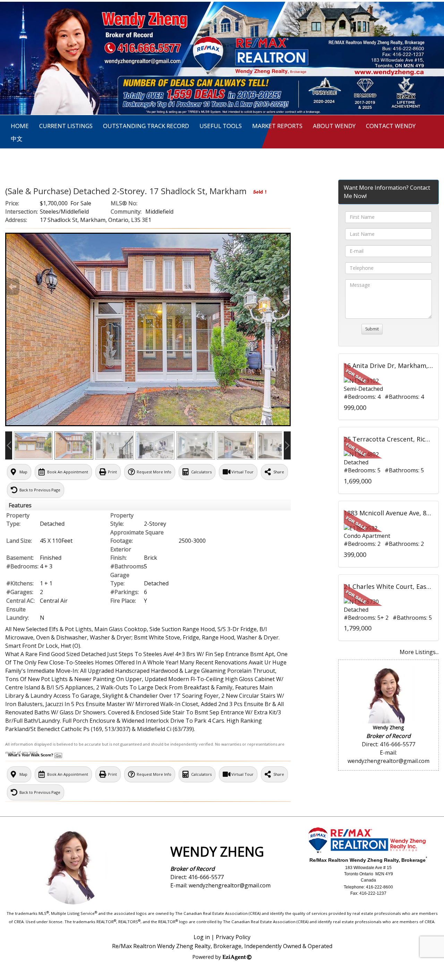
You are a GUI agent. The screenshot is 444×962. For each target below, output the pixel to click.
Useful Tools (220, 126)
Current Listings (66, 126)
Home (20, 126)
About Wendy (334, 126)
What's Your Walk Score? (31, 755)
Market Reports (277, 126)
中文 (17, 139)
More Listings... (419, 652)
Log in (202, 937)
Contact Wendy (391, 126)
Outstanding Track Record (146, 126)
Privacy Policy (233, 937)
